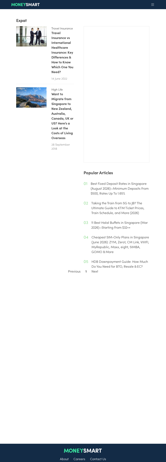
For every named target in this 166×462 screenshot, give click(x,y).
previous (74, 271)
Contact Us (98, 459)
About (64, 459)
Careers (79, 459)
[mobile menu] (153, 4)
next (95, 271)
